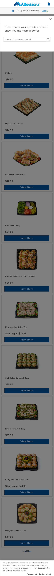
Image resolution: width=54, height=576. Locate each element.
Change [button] (45, 11)
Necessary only (32, 574)
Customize (42, 568)
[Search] (48, 39)
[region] (27, 568)
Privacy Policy (12, 570)
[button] (48, 4)
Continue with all (45, 574)
